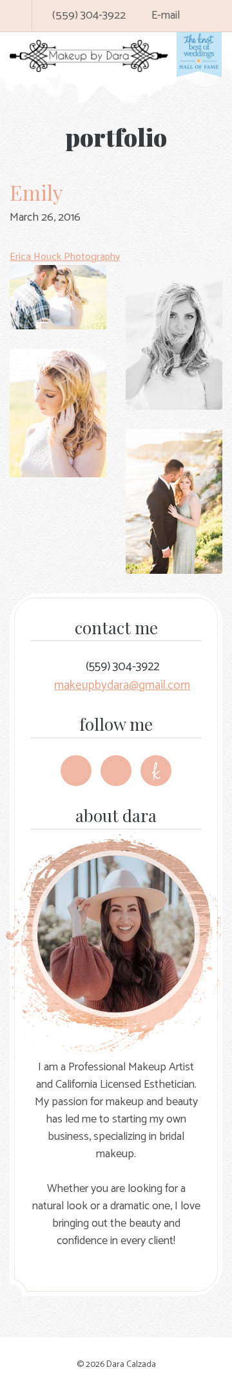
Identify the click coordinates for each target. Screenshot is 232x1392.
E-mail (164, 15)
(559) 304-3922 (88, 15)
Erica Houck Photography (65, 257)
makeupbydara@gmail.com (122, 685)
